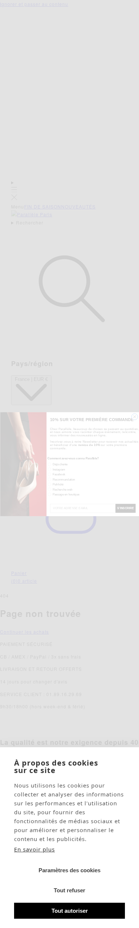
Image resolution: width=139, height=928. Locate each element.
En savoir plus (34, 849)
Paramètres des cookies (69, 870)
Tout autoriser (70, 911)
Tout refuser (69, 890)
